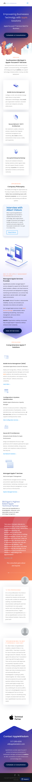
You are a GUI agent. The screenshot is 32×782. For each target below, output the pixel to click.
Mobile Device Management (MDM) (14, 363)
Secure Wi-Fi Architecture (11, 433)
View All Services (12, 331)
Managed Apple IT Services (13, 473)
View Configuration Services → (11, 420)
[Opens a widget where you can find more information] (25, 779)
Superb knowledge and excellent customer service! (16, 566)
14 (24, 572)
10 (19, 572)
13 (23, 572)
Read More (12, 232)
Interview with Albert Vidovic (15, 208)
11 (20, 572)
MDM (4, 374)
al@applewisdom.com (16, 744)
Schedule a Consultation (16, 35)
